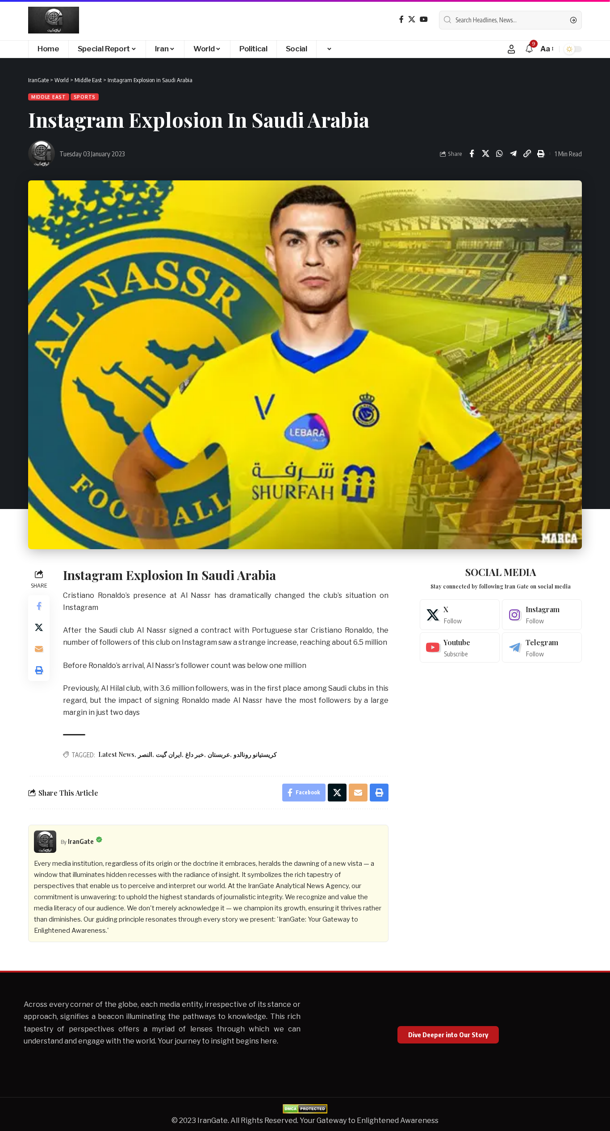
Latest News (116, 754)
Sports (85, 97)
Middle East (48, 97)
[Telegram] (542, 647)
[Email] (39, 648)
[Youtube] (460, 647)
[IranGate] (53, 20)
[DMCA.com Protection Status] (305, 1108)
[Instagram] (542, 614)
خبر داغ (194, 754)
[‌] (328, 49)
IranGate (81, 841)
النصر (145, 754)
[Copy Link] (527, 153)
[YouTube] (424, 19)
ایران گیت (169, 754)
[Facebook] (401, 19)
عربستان (219, 754)
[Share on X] (485, 153)
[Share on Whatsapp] (499, 153)
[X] (412, 19)
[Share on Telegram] (513, 153)
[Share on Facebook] (471, 153)
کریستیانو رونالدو (255, 754)
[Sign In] (511, 49)
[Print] (541, 153)
